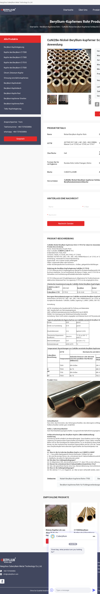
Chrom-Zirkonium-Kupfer (13, 73)
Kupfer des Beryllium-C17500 (15, 68)
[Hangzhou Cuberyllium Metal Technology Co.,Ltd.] (8, 10)
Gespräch (20, 139)
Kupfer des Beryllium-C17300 (15, 57)
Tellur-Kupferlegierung (12, 109)
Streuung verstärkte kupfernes (16, 78)
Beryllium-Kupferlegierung (14, 47)
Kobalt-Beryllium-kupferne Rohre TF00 (75, 479)
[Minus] (93, 536)
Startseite (34, 27)
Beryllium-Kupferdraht (12, 83)
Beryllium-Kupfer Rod (12, 93)
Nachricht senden (65, 223)
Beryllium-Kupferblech (12, 88)
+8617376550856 (25, 127)
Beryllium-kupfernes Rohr (50, 27)
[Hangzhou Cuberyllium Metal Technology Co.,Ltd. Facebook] (97, 104)
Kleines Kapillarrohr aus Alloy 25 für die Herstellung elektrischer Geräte (56, 533)
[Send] (94, 590)
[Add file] (51, 590)
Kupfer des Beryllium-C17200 (15, 52)
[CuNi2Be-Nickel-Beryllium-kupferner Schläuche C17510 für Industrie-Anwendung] (69, 71)
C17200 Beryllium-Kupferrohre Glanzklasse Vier (84, 532)
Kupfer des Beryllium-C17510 (15, 62)
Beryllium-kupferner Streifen (15, 98)
